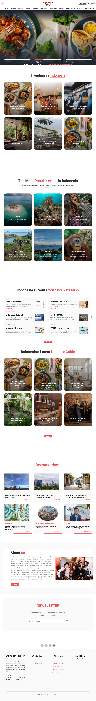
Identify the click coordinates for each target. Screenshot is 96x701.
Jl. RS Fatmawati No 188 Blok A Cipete (15, 679)
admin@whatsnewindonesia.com (17, 686)
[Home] (48, 3)
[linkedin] (93, 8)
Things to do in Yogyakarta (58, 672)
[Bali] (17, 59)
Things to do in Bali (58, 660)
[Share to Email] (54, 645)
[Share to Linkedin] (50, 645)
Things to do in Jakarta (58, 666)
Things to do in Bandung (58, 663)
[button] (91, 313)
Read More (27, 499)
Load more (8, 308)
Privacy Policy (37, 660)
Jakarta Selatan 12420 (11, 682)
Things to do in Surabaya (59, 669)
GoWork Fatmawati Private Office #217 (15, 677)
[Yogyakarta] (48, 59)
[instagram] (92, 8)
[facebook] (90, 8)
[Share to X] (46, 645)
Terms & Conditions (37, 663)
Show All (48, 342)
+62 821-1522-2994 (13, 684)
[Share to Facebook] (42, 645)
